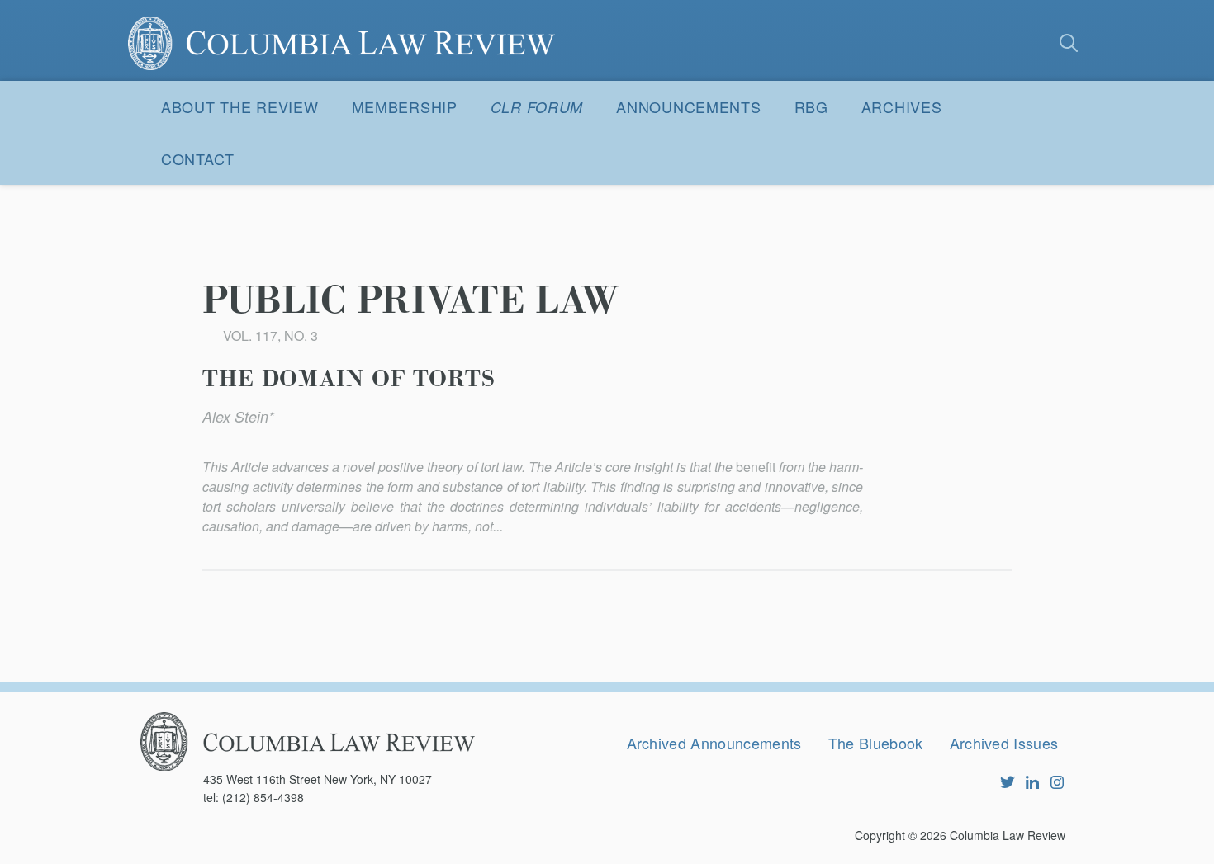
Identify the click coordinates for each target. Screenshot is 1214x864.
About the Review (240, 106)
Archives (901, 106)
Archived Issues (1004, 742)
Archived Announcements (714, 742)
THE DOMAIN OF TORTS (349, 379)
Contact (198, 158)
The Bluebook (875, 742)
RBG (811, 106)
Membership (405, 106)
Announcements (688, 106)
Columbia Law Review (1007, 835)
